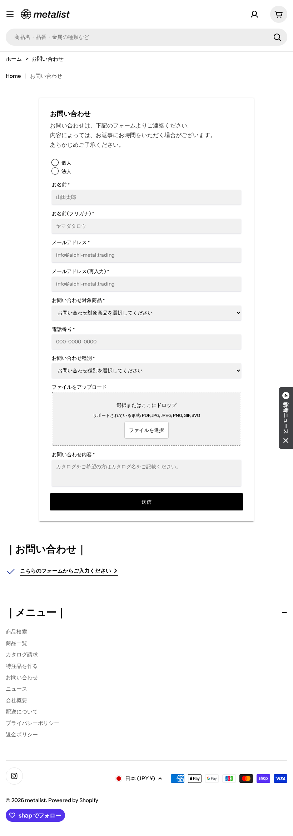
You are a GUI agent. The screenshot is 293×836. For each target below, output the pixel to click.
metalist (35, 800)
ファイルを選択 (146, 430)
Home (13, 75)
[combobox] (146, 37)
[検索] (277, 37)
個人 (66, 163)
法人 (66, 171)
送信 (146, 502)
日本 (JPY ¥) (140, 778)
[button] (286, 418)
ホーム (14, 58)
